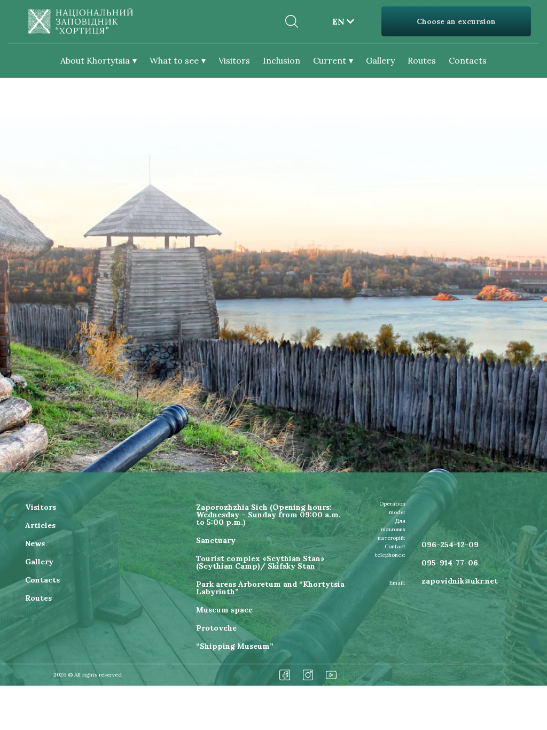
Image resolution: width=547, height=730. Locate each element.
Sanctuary (216, 540)
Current (329, 60)
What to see (174, 60)
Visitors (234, 60)
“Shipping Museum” (235, 646)
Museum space (224, 610)
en (343, 17)
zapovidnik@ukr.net (459, 581)
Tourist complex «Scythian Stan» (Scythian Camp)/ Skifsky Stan (260, 562)
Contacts (468, 60)
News (35, 543)
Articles (40, 525)
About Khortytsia (95, 60)
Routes (422, 60)
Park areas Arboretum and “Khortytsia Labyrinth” (270, 587)
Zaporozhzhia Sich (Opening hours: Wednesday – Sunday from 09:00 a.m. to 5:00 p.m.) (268, 514)
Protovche (216, 628)
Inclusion (281, 60)
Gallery (380, 60)
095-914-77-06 (449, 562)
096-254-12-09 (450, 544)
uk (343, 34)
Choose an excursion (456, 21)
